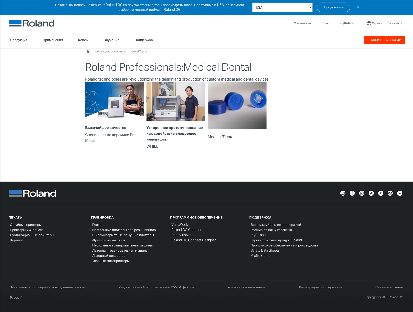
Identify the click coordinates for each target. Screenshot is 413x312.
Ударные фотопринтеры (110, 260)
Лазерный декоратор (108, 255)
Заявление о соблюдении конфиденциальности (47, 287)
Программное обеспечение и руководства (284, 245)
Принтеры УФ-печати (26, 230)
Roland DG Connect (186, 230)
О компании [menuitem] (302, 23)
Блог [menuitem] (325, 23)
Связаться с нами (389, 287)
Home (87, 51)
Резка (96, 224)
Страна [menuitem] (377, 23)
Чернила (16, 240)
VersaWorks (180, 224)
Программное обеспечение (196, 217)
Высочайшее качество (105, 127)
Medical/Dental (138, 51)
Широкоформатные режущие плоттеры (123, 235)
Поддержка (260, 217)
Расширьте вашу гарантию (271, 230)
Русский (16, 297)
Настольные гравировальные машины (122, 245)
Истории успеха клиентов (109, 51)
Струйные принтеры (26, 224)
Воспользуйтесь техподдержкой (276, 224)
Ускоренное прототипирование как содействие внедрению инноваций (174, 133)
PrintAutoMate (182, 235)
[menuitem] (21, 39)
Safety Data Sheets (265, 250)
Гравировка (102, 217)
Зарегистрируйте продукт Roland (276, 240)
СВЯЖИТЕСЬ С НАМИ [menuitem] (384, 40)
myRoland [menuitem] (347, 23)
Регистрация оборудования (320, 287)
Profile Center (261, 255)
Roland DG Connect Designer (193, 240)
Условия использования (246, 287)
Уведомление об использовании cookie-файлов (156, 287)
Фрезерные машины (108, 240)
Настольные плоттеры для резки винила (124, 230)
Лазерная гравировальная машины (120, 250)
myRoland (258, 235)
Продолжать (333, 7)
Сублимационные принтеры (32, 235)
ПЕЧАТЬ (15, 217)
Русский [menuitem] (393, 23)
